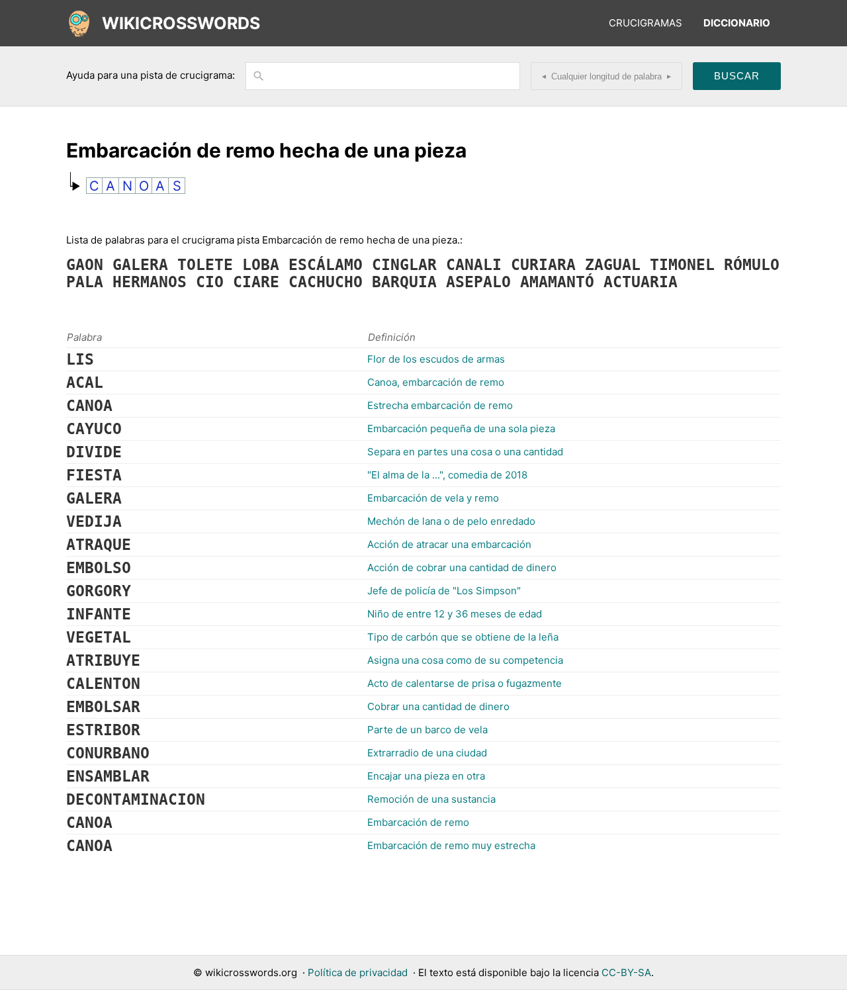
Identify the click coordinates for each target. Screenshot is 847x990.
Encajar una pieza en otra (426, 776)
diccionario (736, 23)
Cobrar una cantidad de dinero (438, 706)
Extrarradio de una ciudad (427, 752)
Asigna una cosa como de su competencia (465, 660)
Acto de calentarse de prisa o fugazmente (464, 683)
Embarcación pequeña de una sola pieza (461, 428)
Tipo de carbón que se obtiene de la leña (462, 637)
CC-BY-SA (626, 972)
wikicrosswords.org (251, 972)
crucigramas (645, 23)
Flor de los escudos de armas (436, 359)
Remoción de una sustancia (431, 799)
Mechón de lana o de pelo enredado (451, 521)
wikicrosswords (181, 23)
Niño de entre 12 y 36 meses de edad (454, 614)
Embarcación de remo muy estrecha (451, 845)
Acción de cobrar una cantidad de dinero (462, 567)
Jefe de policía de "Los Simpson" (444, 590)
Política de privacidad (358, 972)
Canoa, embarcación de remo (435, 382)
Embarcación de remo (418, 822)
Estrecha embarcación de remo (440, 405)
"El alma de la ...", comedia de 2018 (447, 475)
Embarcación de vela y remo (433, 498)
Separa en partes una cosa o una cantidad (465, 451)
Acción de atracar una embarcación (449, 544)
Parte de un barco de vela (427, 729)
